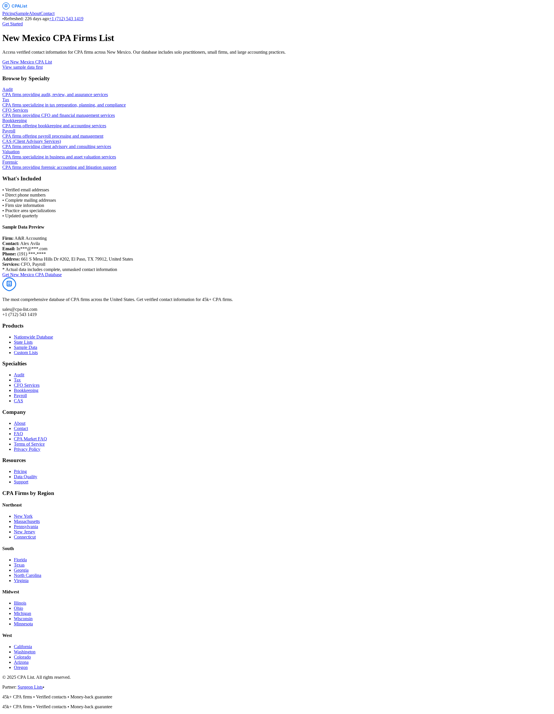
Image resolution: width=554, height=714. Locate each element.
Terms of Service (29, 444)
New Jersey (24, 531)
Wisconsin (23, 618)
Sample (22, 13)
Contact (47, 13)
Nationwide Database (33, 336)
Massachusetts (27, 521)
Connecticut (25, 536)
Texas (19, 564)
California (23, 646)
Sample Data (25, 347)
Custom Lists (26, 352)
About (34, 13)
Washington (24, 651)
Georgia (21, 570)
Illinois (20, 603)
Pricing (8, 13)
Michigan (22, 613)
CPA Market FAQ (30, 438)
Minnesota (23, 623)
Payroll (20, 395)
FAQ (18, 433)
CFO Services (27, 385)
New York (23, 516)
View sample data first (22, 67)
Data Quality (25, 476)
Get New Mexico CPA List (27, 61)
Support (21, 481)
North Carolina (27, 575)
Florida (20, 559)
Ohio (18, 608)
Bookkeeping (26, 390)
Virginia (21, 580)
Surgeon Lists (30, 687)
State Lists (23, 342)
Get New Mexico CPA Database (32, 274)
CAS (18, 400)
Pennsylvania (26, 526)
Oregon (21, 667)
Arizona (21, 662)
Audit (19, 374)
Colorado (22, 657)
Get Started (12, 23)
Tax (17, 379)
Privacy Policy (27, 449)
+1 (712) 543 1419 (66, 18)
